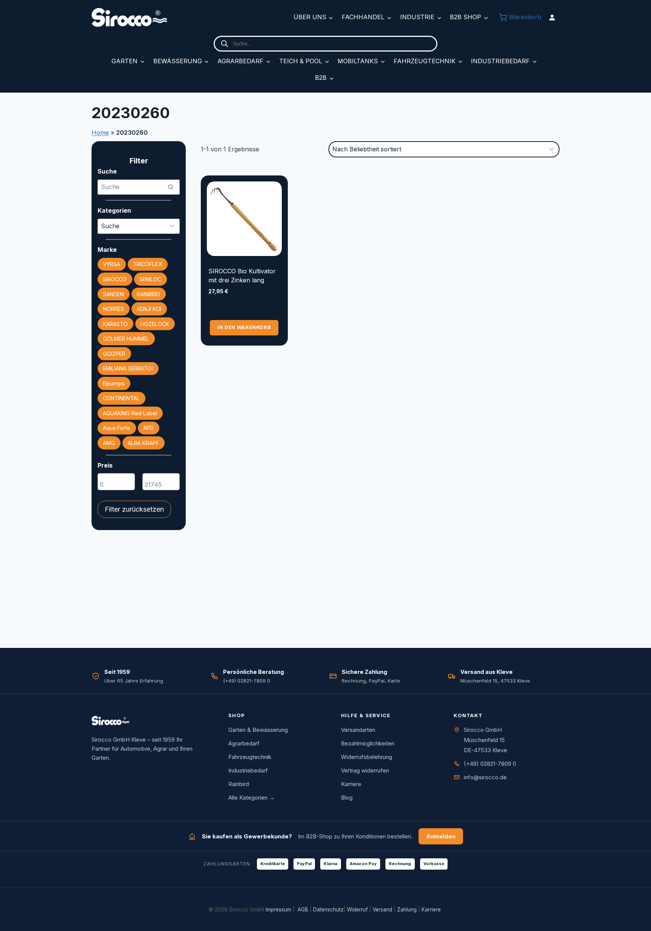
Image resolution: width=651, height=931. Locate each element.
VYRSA (111, 264)
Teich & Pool (300, 61)
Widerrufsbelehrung (366, 756)
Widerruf (357, 910)
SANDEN (113, 294)
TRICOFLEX (147, 264)
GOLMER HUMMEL (126, 338)
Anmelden (440, 836)
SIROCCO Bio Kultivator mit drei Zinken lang (242, 275)
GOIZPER (114, 353)
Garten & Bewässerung (258, 729)
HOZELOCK (155, 324)
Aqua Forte (116, 428)
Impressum (278, 910)
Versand (382, 910)
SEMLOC (150, 279)
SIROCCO (115, 279)
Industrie (417, 17)
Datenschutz (328, 910)
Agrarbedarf (240, 61)
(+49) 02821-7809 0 (490, 763)
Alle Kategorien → (251, 797)
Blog (347, 797)
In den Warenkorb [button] (244, 327)
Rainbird (238, 784)
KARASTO (115, 324)
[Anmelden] (551, 17)
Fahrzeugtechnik (424, 61)
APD (148, 428)
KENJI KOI (149, 309)
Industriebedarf (500, 61)
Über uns (309, 17)
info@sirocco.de (485, 777)
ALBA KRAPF (143, 443)
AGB (303, 910)
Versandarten (358, 729)
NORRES (113, 309)
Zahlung (407, 910)
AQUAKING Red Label (130, 413)
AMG (109, 443)
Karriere (351, 784)
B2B (321, 77)
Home (100, 132)
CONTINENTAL (121, 398)
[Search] (170, 187)
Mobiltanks (358, 61)
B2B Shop (465, 17)
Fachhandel (363, 17)
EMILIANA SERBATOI (128, 368)
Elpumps (114, 383)
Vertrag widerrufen (365, 770)
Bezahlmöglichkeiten (367, 743)
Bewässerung (177, 61)
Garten (125, 61)
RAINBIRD (148, 294)
